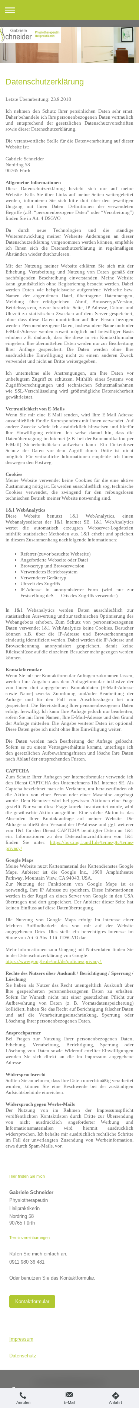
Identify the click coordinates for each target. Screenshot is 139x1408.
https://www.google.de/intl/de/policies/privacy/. (54, 961)
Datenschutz (22, 1356)
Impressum (21, 1339)
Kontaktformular (32, 1301)
